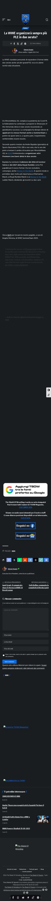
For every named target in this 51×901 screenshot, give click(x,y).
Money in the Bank (25, 171)
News (25, 28)
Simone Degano (28, 50)
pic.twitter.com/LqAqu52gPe (16, 265)
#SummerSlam (31, 249)
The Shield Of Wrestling (12, 887)
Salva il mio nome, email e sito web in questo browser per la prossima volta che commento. (26, 655)
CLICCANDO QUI (25, 507)
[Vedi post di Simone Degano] (14, 51)
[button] (4, 19)
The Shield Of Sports (36, 875)
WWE (10, 153)
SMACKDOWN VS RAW (11, 796)
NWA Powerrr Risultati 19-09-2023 (16, 828)
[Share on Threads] (35, 560)
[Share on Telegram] (28, 897)
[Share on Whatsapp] (18, 897)
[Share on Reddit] (23, 897)
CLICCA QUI (25, 518)
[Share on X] (18, 43)
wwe (13, 551)
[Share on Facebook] (14, 43)
